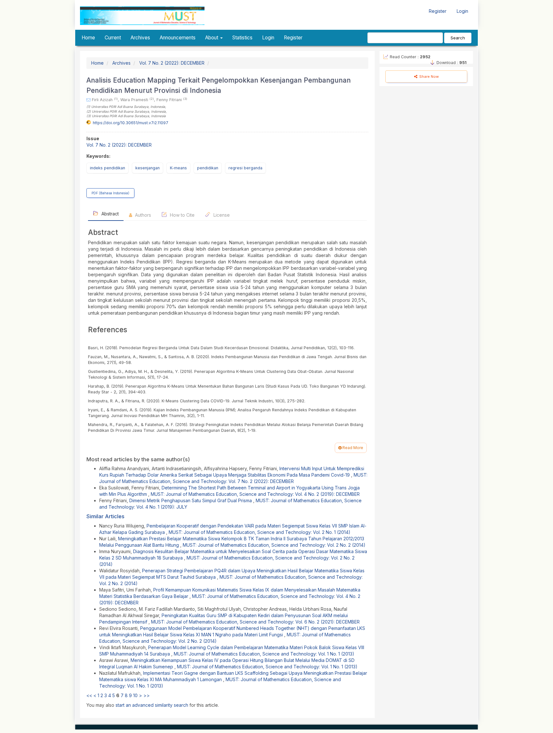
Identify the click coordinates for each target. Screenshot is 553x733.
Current (113, 38)
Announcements (178, 38)
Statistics (242, 38)
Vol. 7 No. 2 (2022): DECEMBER (171, 63)
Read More (352, 447)
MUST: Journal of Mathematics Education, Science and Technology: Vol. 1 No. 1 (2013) (264, 653)
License (221, 215)
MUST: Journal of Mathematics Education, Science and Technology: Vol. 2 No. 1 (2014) (259, 532)
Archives (140, 38)
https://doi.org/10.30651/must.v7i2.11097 (130, 122)
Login (462, 11)
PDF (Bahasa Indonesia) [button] (110, 193)
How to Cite (182, 215)
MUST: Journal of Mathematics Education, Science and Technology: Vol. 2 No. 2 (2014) (274, 545)
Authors (142, 215)
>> (146, 695)
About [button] (212, 38)
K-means (178, 167)
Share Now (428, 76)
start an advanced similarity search (152, 705)
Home (88, 38)
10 (135, 695)
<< (89, 695)
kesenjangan (147, 167)
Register (437, 11)
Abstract (109, 213)
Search (458, 37)
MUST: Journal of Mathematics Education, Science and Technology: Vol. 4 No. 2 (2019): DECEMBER (255, 494)
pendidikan (207, 167)
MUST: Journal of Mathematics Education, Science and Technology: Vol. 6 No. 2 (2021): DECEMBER (255, 621)
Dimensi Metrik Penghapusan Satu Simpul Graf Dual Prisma (191, 500)
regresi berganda (245, 167)
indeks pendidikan (107, 167)
